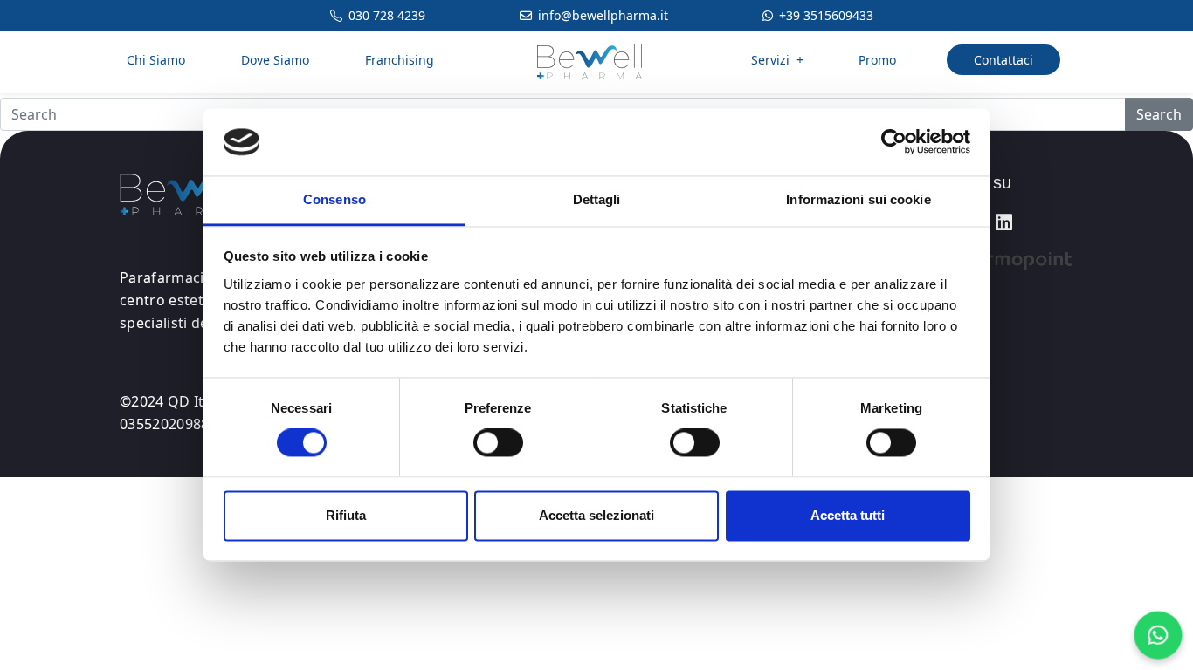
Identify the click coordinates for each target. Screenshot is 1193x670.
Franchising (399, 59)
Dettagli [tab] (597, 199)
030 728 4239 (386, 15)
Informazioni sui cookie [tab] (858, 199)
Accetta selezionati (596, 515)
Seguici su (971, 182)
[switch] (498, 443)
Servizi (777, 59)
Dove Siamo (275, 59)
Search (1159, 114)
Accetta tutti (847, 515)
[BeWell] (589, 60)
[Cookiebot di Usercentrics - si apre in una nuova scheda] (893, 142)
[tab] (1002, 183)
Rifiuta (346, 515)
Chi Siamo (156, 59)
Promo (877, 59)
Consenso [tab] (334, 199)
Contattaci (1003, 59)
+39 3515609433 (826, 15)
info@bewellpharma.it (603, 15)
